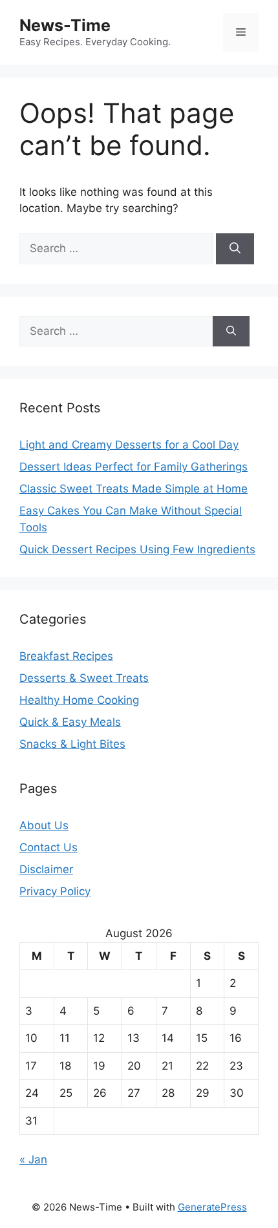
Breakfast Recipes (66, 656)
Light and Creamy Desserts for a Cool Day (129, 444)
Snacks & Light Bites (72, 743)
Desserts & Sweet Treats (84, 678)
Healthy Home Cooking (79, 699)
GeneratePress (212, 1207)
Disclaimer (46, 869)
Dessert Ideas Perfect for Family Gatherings (133, 466)
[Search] (235, 248)
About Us (44, 825)
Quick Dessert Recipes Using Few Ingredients (137, 549)
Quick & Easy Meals (70, 721)
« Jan (33, 1159)
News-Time (65, 25)
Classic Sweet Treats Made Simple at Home (133, 488)
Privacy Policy (55, 891)
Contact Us (48, 847)
